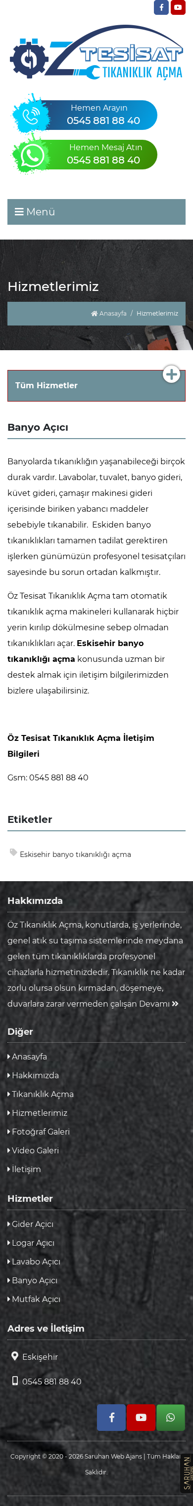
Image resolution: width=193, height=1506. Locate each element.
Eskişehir (40, 1357)
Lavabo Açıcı (35, 1261)
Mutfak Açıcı (35, 1299)
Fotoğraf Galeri (40, 1132)
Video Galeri (34, 1150)
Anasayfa (112, 313)
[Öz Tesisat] (96, 53)
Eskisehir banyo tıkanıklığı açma (75, 854)
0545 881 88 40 (52, 1381)
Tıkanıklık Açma (42, 1094)
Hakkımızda (34, 1075)
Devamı (155, 1004)
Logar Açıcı (32, 1243)
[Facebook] (161, 7)
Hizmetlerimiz (38, 1113)
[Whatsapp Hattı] (170, 1417)
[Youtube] (178, 7)
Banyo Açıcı (33, 1280)
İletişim (25, 1169)
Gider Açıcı (31, 1224)
